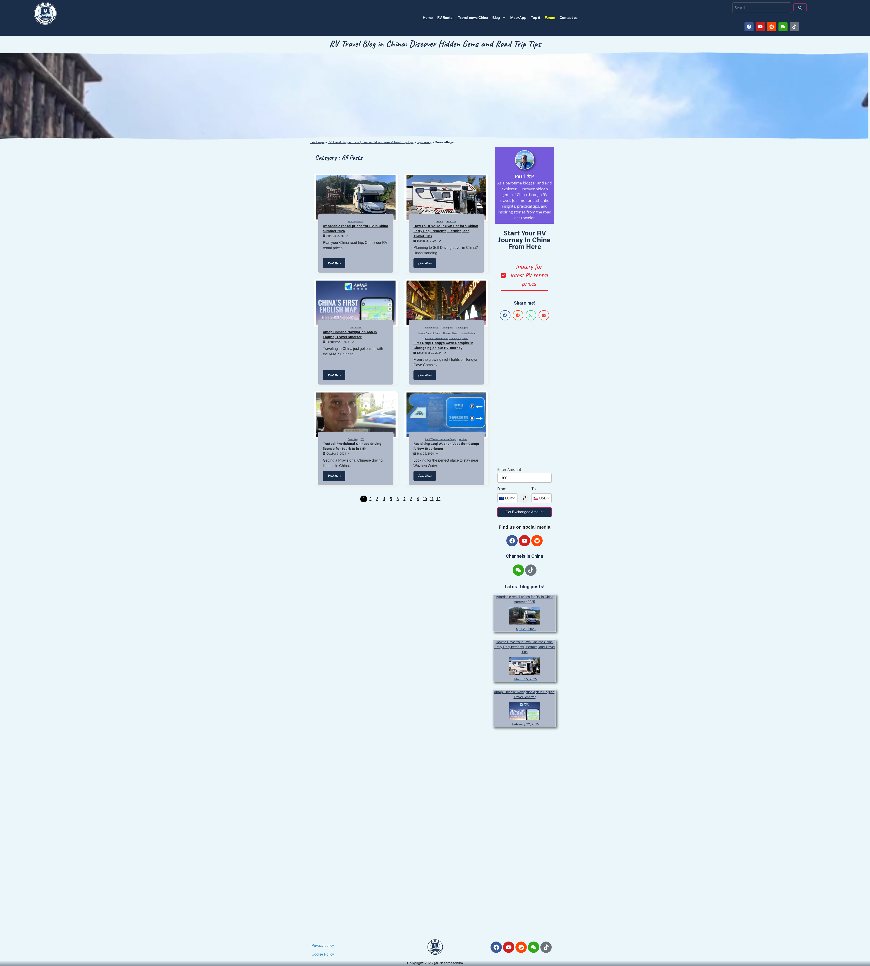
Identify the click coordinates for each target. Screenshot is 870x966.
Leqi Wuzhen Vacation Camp (440, 439)
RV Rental (445, 18)
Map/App (518, 18)
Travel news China (473, 18)
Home (428, 18)
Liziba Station (468, 333)
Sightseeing (424, 142)
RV (362, 439)
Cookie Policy (323, 954)
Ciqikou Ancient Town (429, 333)
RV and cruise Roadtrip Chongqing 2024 (446, 338)
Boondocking (432, 327)
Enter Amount (509, 469)
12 (438, 499)
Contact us (569, 18)
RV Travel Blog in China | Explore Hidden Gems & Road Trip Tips (370, 142)
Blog (496, 18)
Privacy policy (323, 945)
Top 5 (535, 18)
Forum (550, 18)
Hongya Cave (450, 333)
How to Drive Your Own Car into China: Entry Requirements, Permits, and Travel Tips (524, 647)
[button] (505, 315)
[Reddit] (771, 26)
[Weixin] (783, 26)
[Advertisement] (524, 393)
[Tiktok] (794, 26)
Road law (451, 221)
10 (425, 499)
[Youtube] (760, 26)
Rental (440, 221)
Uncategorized (355, 221)
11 (432, 499)
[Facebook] (749, 26)
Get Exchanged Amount (524, 512)
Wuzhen (463, 439)
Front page (317, 142)
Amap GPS (356, 327)
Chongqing (447, 327)
